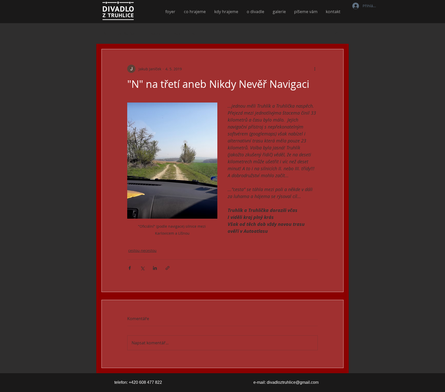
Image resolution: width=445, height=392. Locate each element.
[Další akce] (315, 69)
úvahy (154, 33)
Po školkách (128, 33)
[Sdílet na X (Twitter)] (142, 268)
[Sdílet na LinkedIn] (154, 268)
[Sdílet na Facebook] (129, 268)
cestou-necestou (184, 33)
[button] (337, 33)
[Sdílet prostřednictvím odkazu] (167, 268)
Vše (104, 33)
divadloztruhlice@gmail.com (293, 382)
